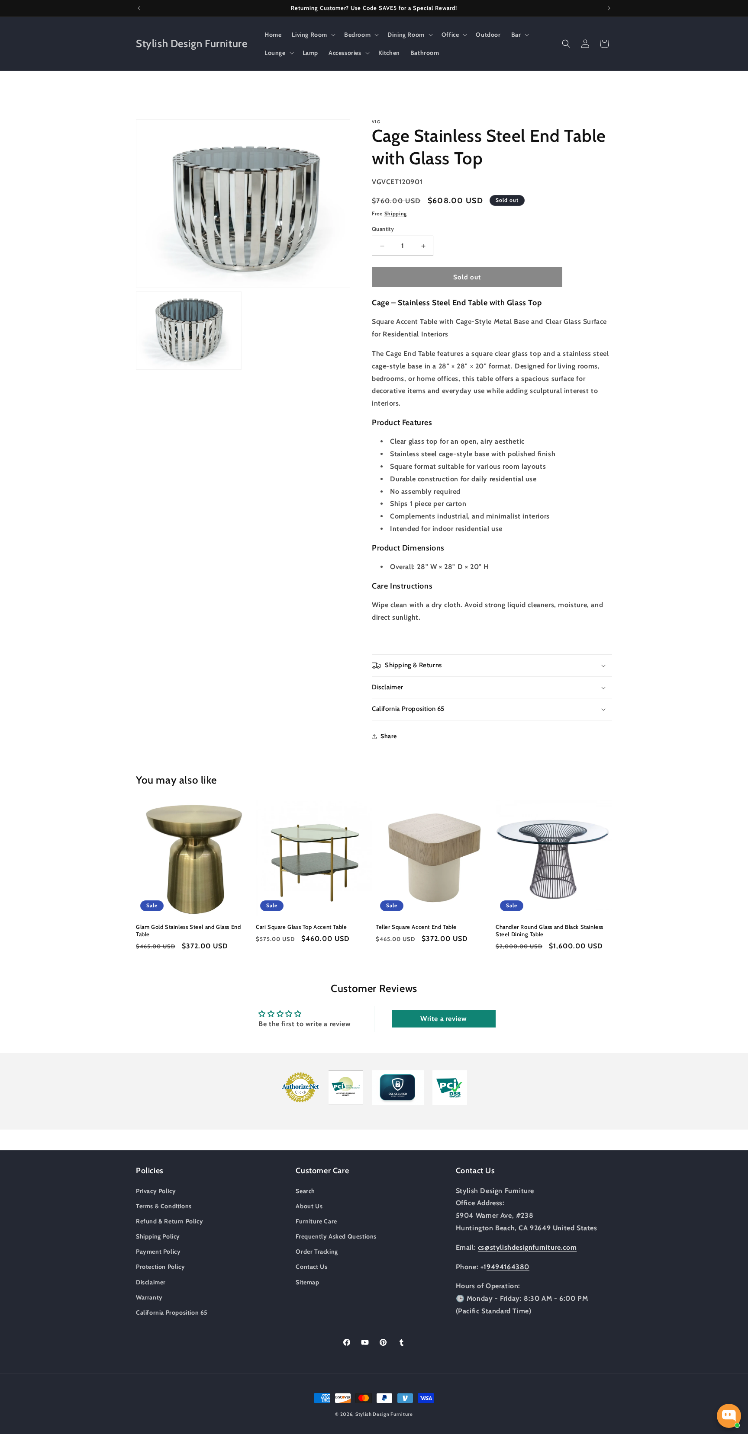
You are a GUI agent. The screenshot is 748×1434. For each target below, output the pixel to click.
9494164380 (508, 1266)
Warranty (149, 1297)
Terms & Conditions (164, 1206)
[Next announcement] (609, 8)
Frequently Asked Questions (336, 1236)
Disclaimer (151, 1282)
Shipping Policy (158, 1236)
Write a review (443, 1019)
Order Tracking (317, 1251)
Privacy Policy (156, 1190)
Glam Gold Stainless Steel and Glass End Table (188, 930)
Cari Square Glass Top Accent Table (301, 926)
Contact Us (311, 1267)
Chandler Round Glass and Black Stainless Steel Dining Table (549, 930)
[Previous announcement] (138, 8)
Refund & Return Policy (169, 1221)
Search (305, 1190)
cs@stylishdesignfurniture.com (527, 1247)
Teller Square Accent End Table (416, 926)
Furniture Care (316, 1221)
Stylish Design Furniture (384, 1414)
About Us (309, 1206)
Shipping (395, 213)
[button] (313, 35)
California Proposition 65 (172, 1312)
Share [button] (388, 736)
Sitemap (307, 1282)
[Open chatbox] (729, 1416)
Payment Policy (158, 1251)
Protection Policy (160, 1267)
